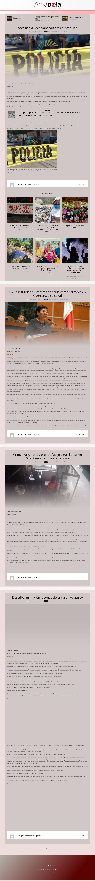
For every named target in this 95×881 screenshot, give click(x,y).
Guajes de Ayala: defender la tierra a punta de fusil (20, 268)
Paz (17, 12)
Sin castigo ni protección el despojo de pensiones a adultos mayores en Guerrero (47, 270)
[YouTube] (48, 865)
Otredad (35, 12)
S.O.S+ (62, 12)
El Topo (43, 12)
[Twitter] (44, 865)
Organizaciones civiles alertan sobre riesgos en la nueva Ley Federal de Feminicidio (75, 270)
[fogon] (65, 18)
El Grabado (82, 12)
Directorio (40, 869)
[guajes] (20, 250)
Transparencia (54, 869)
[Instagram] (46, 865)
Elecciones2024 (53, 12)
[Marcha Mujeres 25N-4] (75, 250)
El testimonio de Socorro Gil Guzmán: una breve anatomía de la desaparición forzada (50, 18)
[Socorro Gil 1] (37, 18)
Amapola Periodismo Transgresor (36, 31)
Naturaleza (25, 12)
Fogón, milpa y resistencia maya (76, 17)
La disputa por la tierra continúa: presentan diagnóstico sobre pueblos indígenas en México (49, 114)
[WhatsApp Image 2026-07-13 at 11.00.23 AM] (47, 250)
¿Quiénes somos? (46, 869)
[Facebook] (42, 865)
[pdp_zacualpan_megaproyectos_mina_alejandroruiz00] (11, 114)
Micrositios (71, 12)
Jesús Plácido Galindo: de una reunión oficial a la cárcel (22, 17)
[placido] (9, 18)
